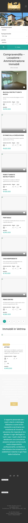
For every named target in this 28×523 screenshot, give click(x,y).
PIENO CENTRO (8, 299)
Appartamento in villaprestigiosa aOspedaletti (21, 17)
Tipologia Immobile (6, 33)
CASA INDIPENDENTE (10, 259)
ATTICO (6, 347)
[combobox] (14, 30)
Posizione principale (6, 27)
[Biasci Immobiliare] (14, 10)
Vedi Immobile (14, 86)
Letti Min (3, 40)
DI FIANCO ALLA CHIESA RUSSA (13, 135)
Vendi (14, 404)
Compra (14, 408)
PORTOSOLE (7, 218)
